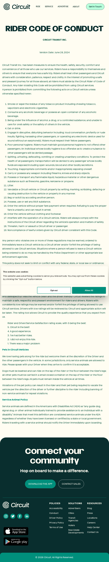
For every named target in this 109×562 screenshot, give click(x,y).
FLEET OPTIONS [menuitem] (51, 18)
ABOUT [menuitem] (76, 6)
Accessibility (56, 508)
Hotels (71, 525)
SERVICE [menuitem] (49, 6)
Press (90, 513)
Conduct (53, 513)
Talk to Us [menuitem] (51, 15)
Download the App (40, 483)
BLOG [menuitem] (78, 26)
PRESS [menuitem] (78, 22)
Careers (91, 522)
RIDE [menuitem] (38, 6)
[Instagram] (5, 516)
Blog (89, 508)
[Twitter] (12, 516)
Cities (71, 513)
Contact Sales (71, 483)
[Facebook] (19, 516)
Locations (92, 518)
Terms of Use (56, 527)
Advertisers (74, 508)
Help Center (93, 527)
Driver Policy (56, 518)
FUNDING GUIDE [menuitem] (51, 26)
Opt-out (54, 290)
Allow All (89, 290)
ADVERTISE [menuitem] (63, 6)
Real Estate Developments (76, 531)
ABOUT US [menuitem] (78, 15)
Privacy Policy (56, 522)
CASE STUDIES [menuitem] (51, 22)
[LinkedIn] (26, 516)
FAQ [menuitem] (78, 19)
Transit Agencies (73, 519)
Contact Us (92, 532)
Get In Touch (95, 6)
